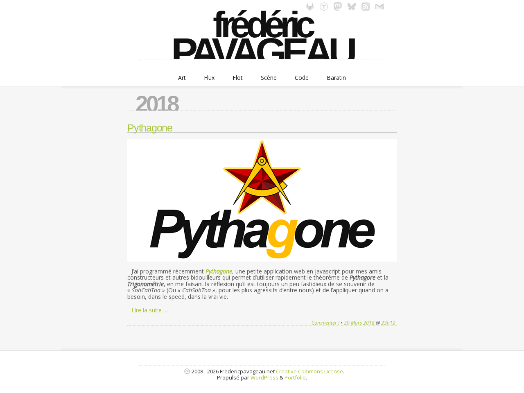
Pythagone (149, 127)
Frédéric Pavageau (262, 34)
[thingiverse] (324, 8)
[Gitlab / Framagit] (310, 8)
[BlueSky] (352, 8)
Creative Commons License (309, 371)
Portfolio (295, 377)
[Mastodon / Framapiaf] (338, 8)
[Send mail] (379, 8)
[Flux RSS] (365, 8)
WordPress (264, 377)
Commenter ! (325, 322)
